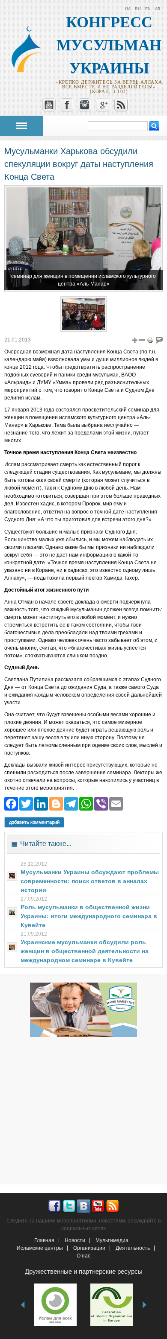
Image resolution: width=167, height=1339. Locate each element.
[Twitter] (26, 803)
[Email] (116, 803)
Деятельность (133, 1248)
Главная (44, 1240)
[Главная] (29, 70)
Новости (75, 1240)
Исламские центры (40, 1248)
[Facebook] (11, 803)
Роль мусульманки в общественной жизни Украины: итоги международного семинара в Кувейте (89, 916)
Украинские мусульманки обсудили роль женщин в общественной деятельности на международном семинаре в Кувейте (85, 951)
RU (138, 9)
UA (128, 9)
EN (148, 9)
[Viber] (101, 803)
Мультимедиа (111, 1240)
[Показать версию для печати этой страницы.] (150, 340)
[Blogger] (56, 803)
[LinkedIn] (41, 803)
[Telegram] (71, 803)
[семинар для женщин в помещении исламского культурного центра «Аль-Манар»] (83, 328)
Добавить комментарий (34, 822)
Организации (89, 1248)
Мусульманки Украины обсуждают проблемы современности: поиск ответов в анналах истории (90, 881)
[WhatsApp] (86, 803)
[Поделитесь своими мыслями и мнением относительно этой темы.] (159, 340)
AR (158, 9)
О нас (83, 1256)
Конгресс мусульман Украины (109, 45)
